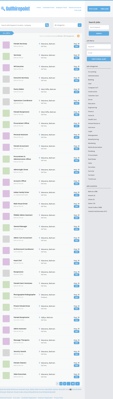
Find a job (104, 9)
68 (73, 384)
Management (93, 135)
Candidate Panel (48, 7)
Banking (91, 80)
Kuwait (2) (91, 195)
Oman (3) (91, 199)
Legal (90, 131)
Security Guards (20, 351)
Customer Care (93, 96)
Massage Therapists (21, 340)
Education (91, 103)
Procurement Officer (21, 123)
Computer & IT (93, 88)
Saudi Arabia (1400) (95, 207)
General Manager (20, 226)
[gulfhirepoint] (15, 8)
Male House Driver (21, 204)
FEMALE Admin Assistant (23, 215)
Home (39, 7)
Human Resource (94, 123)
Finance (91, 111)
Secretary (17, 55)
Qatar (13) (91, 203)
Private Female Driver (22, 306)
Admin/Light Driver (21, 169)
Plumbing (91, 151)
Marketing (92, 143)
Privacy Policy (58, 398)
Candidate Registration (29, 398)
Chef (89, 84)
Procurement (92, 155)
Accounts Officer (20, 181)
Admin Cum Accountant (23, 238)
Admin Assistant (20, 329)
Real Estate (92, 159)
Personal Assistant (21, 135)
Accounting (92, 72)
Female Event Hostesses (23, 283)
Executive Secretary (21, 78)
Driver (90, 100)
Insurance (91, 127)
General (91, 115)
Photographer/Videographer (25, 295)
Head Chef (18, 260)
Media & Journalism (95, 147)
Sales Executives (20, 374)
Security (91, 171)
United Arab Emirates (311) (97, 211)
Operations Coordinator (23, 100)
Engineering (92, 107)
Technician (92, 179)
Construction (92, 92)
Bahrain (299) (92, 191)
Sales (90, 163)
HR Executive (19, 66)
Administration (93, 76)
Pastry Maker (19, 89)
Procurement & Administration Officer (22, 157)
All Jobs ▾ (6, 33)
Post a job (93, 9)
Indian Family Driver (21, 192)
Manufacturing (93, 139)
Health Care (92, 119)
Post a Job (77, 10)
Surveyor (91, 175)
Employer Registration (45, 398)
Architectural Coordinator (24, 249)
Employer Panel (61, 7)
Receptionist (18, 272)
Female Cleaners (20, 363)
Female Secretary (20, 44)
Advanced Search (75, 7)
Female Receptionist (21, 112)
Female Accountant (21, 146)
